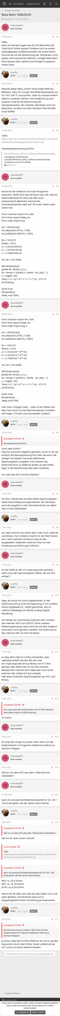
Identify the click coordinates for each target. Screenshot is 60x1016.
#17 (56, 919)
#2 (57, 83)
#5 (57, 314)
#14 (56, 767)
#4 (57, 186)
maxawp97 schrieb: (12, 438)
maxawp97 (9, 19)
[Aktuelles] (50, 4)
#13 (56, 736)
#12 (56, 698)
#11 (56, 651)
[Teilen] (53, 37)
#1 (57, 36)
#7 (57, 493)
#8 (57, 527)
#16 (56, 822)
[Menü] (4, 4)
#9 (57, 564)
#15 (56, 794)
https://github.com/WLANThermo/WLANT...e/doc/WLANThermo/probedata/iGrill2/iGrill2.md (30, 140)
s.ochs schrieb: (10, 846)
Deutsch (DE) (10, 1000)
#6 (57, 432)
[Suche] (56, 4)
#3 (57, 130)
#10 (56, 595)
